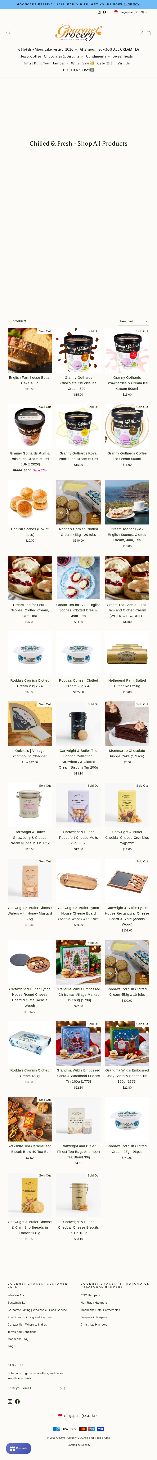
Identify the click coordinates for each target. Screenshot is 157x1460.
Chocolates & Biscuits (62, 56)
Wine (75, 63)
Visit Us (124, 63)
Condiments (96, 56)
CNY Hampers (90, 1295)
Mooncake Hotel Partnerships (100, 1310)
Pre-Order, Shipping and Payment (30, 1317)
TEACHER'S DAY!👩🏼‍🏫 (78, 70)
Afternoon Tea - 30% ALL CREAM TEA (109, 49)
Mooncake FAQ (18, 1339)
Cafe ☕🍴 (106, 63)
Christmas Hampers (94, 1324)
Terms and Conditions (22, 1331)
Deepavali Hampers (94, 1317)
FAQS (12, 1346)
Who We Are (16, 1295)
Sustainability (16, 1302)
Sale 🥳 (88, 63)
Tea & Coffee (31, 56)
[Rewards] (18, 1448)
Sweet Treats (123, 56)
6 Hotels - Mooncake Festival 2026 (46, 49)
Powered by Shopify (78, 1445)
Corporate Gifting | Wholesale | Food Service (37, 1310)
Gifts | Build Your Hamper (44, 63)
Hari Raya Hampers (94, 1302)
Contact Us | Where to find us (27, 1324)
